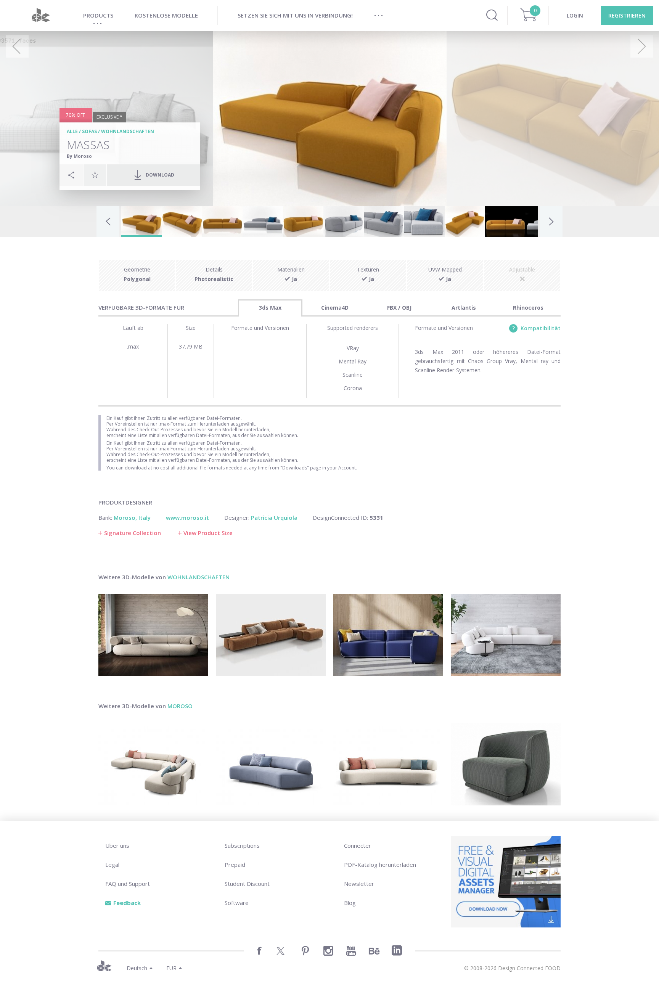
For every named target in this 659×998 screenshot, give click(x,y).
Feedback (127, 902)
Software (237, 902)
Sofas (89, 131)
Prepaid (235, 864)
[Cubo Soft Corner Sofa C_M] (388, 635)
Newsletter (359, 883)
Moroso (180, 706)
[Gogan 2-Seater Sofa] (271, 764)
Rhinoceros (528, 307)
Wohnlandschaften (127, 131)
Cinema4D (335, 307)
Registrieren (627, 15)
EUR (171, 968)
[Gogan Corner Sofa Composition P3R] (153, 764)
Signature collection (132, 533)
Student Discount (247, 883)
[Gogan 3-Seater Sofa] (388, 764)
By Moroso (79, 156)
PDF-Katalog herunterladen (380, 864)
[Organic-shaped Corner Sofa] (506, 635)
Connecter (357, 845)
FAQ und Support (127, 883)
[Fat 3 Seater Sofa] (153, 635)
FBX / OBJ (399, 307)
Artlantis (464, 307)
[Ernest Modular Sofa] (271, 635)
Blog (350, 902)
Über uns (117, 845)
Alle (72, 131)
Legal (112, 864)
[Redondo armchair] (506, 764)
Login (575, 15)
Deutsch (137, 968)
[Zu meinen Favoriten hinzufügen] (95, 174)
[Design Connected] (41, 15)
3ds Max (270, 307)
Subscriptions (242, 845)
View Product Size (208, 533)
